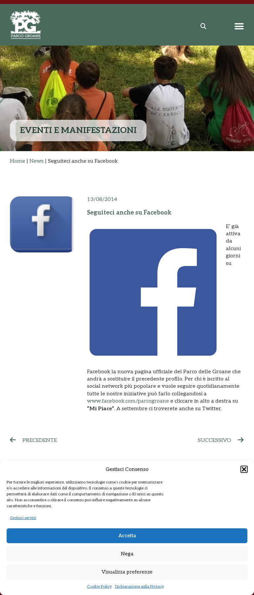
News (36, 161)
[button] (244, 469)
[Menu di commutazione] (239, 26)
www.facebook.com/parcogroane (128, 401)
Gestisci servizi (23, 517)
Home (17, 161)
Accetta (127, 536)
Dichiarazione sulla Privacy (139, 586)
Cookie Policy (99, 586)
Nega (127, 554)
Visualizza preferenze (127, 572)
